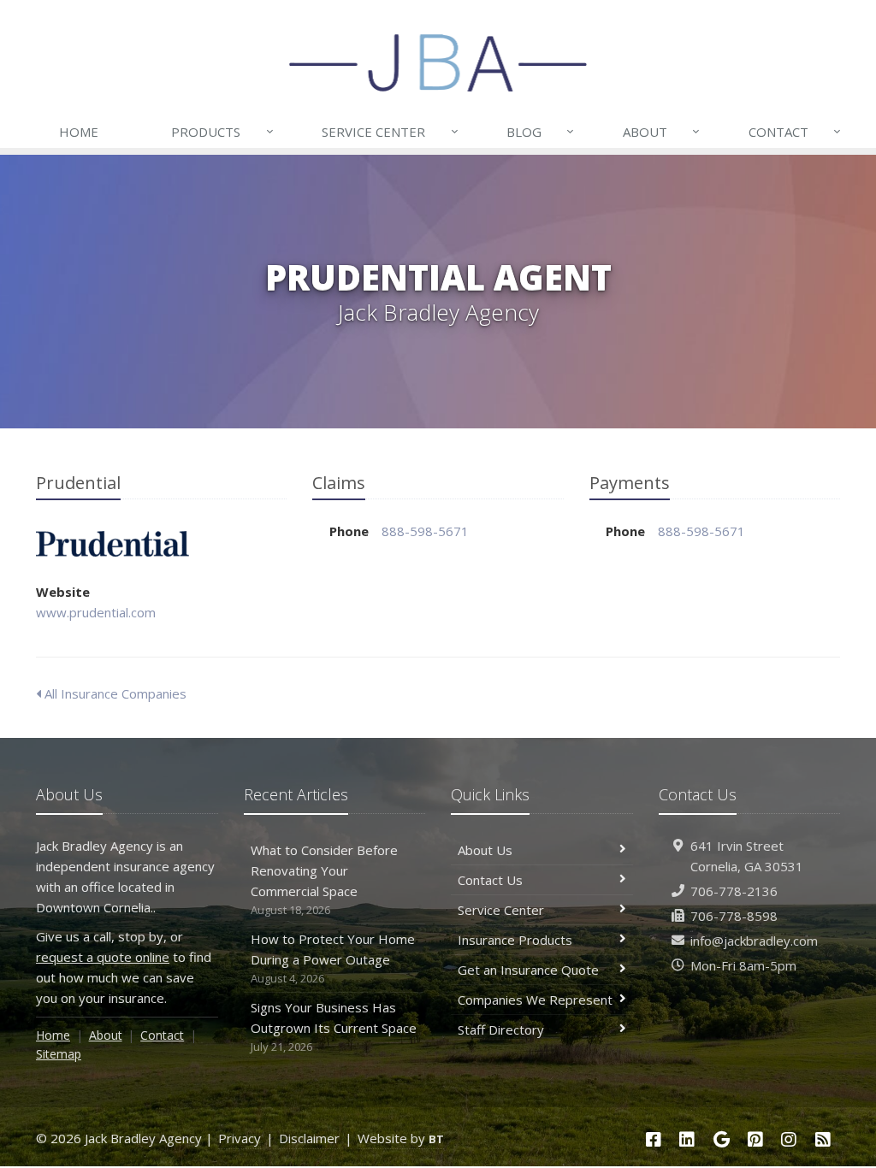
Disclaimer (309, 1138)
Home (78, 131)
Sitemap (58, 1054)
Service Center (390, 131)
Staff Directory (501, 1029)
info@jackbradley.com (754, 940)
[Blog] (823, 1139)
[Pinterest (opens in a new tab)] (755, 1139)
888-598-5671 (425, 531)
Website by (401, 1138)
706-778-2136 (734, 891)
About (661, 131)
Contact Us (490, 879)
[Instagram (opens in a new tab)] (789, 1139)
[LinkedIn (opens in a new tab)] (687, 1139)
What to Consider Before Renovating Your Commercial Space (324, 879)
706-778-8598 (734, 915)
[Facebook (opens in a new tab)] (653, 1139)
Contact (795, 131)
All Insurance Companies (113, 693)
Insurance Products (515, 939)
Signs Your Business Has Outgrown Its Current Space (334, 1026)
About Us (485, 849)
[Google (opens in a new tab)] (721, 1139)
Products (222, 131)
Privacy (239, 1138)
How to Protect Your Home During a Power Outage (333, 958)
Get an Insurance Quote (528, 969)
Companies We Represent (535, 999)
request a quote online (102, 956)
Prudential (112, 544)
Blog (540, 131)
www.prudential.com (96, 612)
